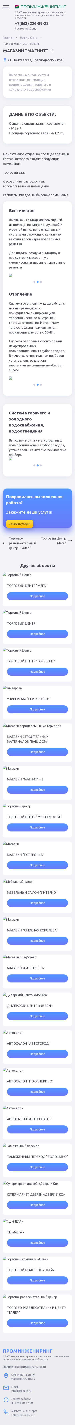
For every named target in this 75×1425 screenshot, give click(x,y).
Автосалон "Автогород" (28, 1043)
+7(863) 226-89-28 (31, 23)
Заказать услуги (19, 523)
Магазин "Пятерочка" (25, 855)
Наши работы (29, 37)
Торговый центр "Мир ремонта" (34, 817)
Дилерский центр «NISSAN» (29, 1006)
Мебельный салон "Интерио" (32, 892)
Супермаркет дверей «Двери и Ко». (36, 1194)
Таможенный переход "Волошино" (37, 1157)
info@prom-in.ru (21, 1390)
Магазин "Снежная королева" (32, 930)
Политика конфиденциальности (24, 1366)
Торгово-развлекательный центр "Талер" (22, 543)
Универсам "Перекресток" (29, 699)
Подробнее (37, 596)
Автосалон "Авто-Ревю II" (29, 1119)
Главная (8, 37)
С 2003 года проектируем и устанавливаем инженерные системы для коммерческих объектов (40, 15)
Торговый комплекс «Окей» (31, 1270)
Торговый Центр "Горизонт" (31, 661)
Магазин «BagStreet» (25, 968)
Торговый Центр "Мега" (53, 541)
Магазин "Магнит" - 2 (25, 779)
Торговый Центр (21, 623)
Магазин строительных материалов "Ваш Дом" (27, 739)
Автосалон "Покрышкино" (30, 1081)
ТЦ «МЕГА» (15, 1232)
